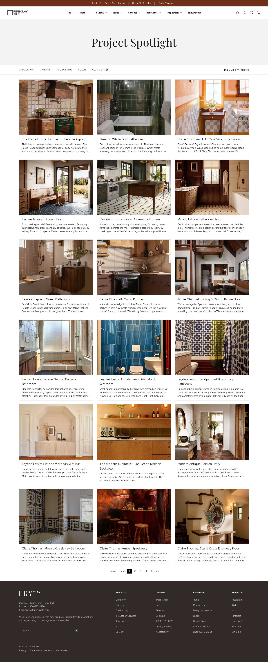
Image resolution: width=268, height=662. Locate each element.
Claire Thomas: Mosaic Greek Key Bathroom (53, 548)
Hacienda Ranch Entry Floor (42, 219)
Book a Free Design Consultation (108, 3)
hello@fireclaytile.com (37, 610)
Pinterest (236, 616)
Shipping (160, 616)
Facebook (237, 621)
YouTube (236, 626)
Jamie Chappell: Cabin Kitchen (122, 299)
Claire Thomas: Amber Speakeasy (123, 548)
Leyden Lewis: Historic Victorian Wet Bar (51, 464)
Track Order (162, 599)
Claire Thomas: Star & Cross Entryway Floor (208, 548)
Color (82, 69)
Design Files (199, 621)
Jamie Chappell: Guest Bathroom (46, 299)
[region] (134, 3)
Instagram (237, 599)
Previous (112, 571)
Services (132, 12)
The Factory (122, 610)
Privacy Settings (164, 626)
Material (45, 69)
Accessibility (162, 631)
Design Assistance (202, 610)
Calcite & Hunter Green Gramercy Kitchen (130, 219)
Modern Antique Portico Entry (198, 464)
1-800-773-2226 (36, 606)
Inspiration (173, 12)
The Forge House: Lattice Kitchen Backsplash (54, 139)
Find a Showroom (167, 3)
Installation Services (126, 616)
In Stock (99, 12)
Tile (69, 12)
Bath (82, 12)
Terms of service (44, 650)
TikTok (235, 605)
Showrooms (194, 12)
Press (118, 626)
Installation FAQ (201, 626)
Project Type (64, 69)
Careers (120, 631)
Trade (116, 12)
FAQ (158, 605)
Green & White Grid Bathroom (121, 139)
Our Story (120, 599)
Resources (152, 12)
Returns (160, 610)
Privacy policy (26, 650)
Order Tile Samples (141, 3)
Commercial (199, 605)
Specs (196, 616)
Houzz (235, 610)
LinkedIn (236, 631)
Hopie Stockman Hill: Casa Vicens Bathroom (209, 139)
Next (157, 571)
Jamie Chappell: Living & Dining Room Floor (209, 299)
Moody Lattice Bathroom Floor (199, 219)
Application (26, 69)
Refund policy (62, 650)
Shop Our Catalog (202, 631)
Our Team (121, 605)
